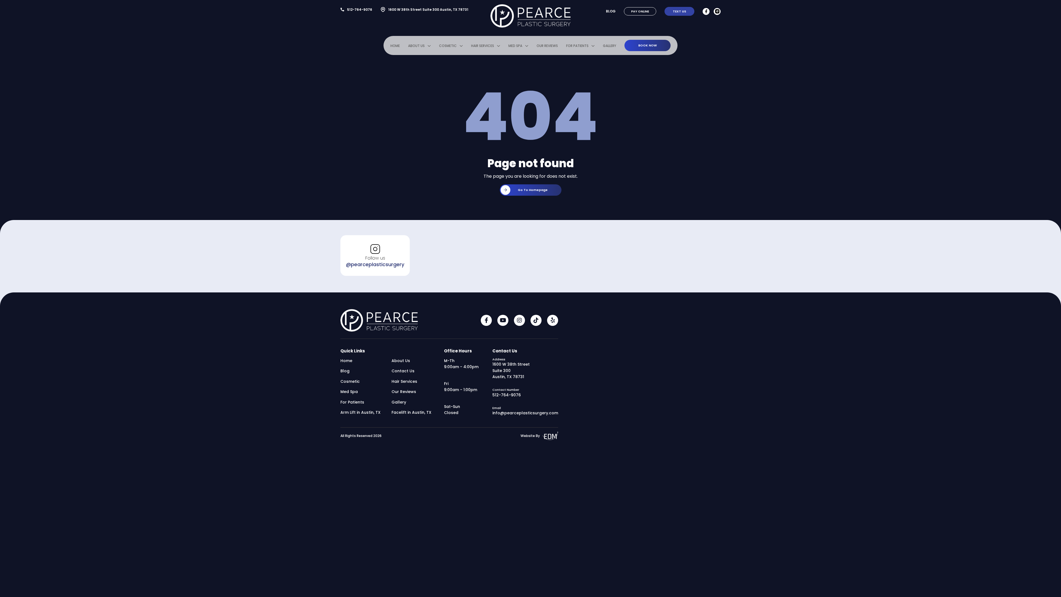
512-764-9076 (359, 9)
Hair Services (482, 45)
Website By (530, 435)
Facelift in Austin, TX (411, 412)
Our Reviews (547, 45)
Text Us (679, 11)
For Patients (577, 45)
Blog (611, 11)
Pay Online (640, 11)
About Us (416, 45)
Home (395, 45)
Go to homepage (533, 190)
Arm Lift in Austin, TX (360, 412)
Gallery (609, 45)
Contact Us (403, 371)
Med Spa (515, 45)
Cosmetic (448, 45)
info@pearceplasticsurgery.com (525, 413)
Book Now (647, 45)
